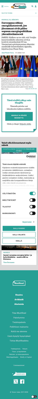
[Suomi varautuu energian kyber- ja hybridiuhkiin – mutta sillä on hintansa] (19, 249)
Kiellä (19, 241)
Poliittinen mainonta (19, 327)
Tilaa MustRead (19, 313)
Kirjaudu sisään (25, 124)
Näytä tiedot (26, 222)
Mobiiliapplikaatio (12, 357)
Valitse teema (7, 13)
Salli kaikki (19, 228)
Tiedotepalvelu (19, 322)
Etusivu (19, 294)
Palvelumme (22, 7)
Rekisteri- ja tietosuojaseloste (19, 354)
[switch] (33, 200)
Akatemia (19, 303)
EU (10, 19)
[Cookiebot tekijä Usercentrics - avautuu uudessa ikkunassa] (27, 156)
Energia (5, 19)
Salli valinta (19, 234)
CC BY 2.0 (33, 88)
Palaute (24, 349)
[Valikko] (2, 6)
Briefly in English (26, 357)
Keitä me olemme (19, 331)
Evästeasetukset (19, 365)
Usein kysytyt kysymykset (19, 336)
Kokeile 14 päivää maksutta (19, 116)
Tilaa (12, 7)
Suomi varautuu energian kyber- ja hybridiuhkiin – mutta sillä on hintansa (17, 257)
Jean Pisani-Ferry (8, 53)
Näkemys (15, 19)
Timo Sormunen (8, 262)
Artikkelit (19, 299)
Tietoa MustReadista (19, 340)
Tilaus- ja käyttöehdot (19, 351)
